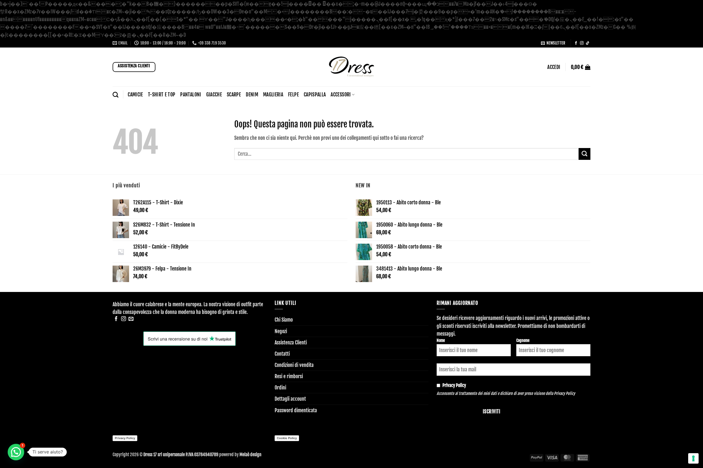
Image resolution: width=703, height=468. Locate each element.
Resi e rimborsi (289, 376)
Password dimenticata (296, 410)
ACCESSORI (341, 94)
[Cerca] (115, 94)
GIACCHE (214, 94)
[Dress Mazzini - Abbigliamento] (351, 67)
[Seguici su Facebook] (576, 43)
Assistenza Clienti (291, 342)
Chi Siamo (284, 320)
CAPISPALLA (315, 94)
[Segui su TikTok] (587, 43)
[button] (553, 43)
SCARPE (234, 94)
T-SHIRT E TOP (161, 94)
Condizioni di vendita (294, 365)
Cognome (522, 340)
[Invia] (584, 154)
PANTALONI (190, 94)
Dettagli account (290, 399)
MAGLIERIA (273, 94)
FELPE (293, 94)
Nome (441, 340)
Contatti (282, 354)
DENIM (252, 94)
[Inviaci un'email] (131, 319)
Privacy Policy (564, 393)
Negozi (281, 331)
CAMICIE (135, 94)
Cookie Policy (287, 438)
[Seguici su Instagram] (582, 43)
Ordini (280, 388)
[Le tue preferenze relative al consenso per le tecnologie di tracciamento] (693, 458)
